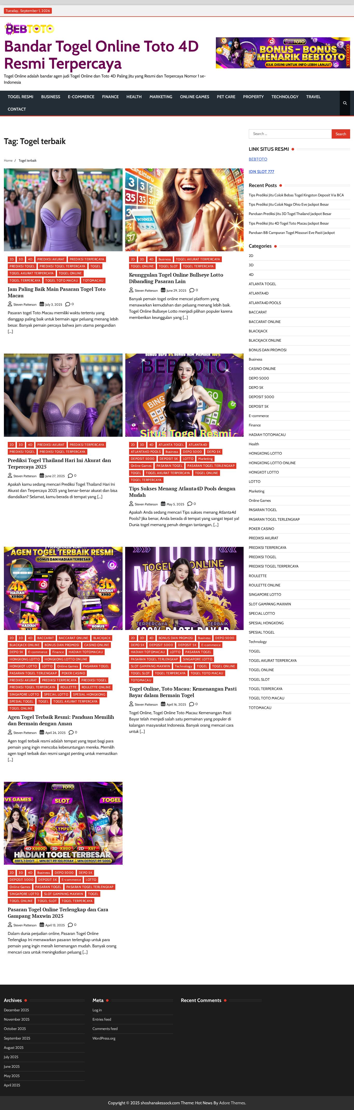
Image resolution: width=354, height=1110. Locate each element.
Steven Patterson (25, 304)
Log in (97, 1010)
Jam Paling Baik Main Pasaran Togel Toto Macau (56, 292)
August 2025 (14, 1047)
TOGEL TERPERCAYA (25, 280)
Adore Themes (232, 1102)
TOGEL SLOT (168, 266)
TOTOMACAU (93, 280)
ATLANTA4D (198, 445)
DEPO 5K (214, 452)
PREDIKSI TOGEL (22, 266)
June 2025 (12, 1066)
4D (30, 259)
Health (134, 96)
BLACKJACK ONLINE (25, 645)
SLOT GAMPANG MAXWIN (150, 666)
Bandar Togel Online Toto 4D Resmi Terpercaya (101, 55)
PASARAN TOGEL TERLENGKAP (211, 466)
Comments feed (105, 1028)
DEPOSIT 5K (169, 459)
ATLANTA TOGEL (171, 445)
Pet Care (226, 96)
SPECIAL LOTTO (56, 694)
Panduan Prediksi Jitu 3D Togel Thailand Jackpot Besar (290, 213)
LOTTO (188, 459)
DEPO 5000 (192, 452)
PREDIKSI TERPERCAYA (87, 259)
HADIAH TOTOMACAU (86, 652)
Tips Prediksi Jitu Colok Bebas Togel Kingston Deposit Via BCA (296, 195)
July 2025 (11, 1057)
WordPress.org (104, 1038)
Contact (17, 109)
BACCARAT (45, 638)
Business (50, 96)
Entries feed (102, 1019)
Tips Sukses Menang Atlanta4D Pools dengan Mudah (182, 491)
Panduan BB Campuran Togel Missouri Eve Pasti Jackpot (292, 232)
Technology (285, 96)
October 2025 (15, 1028)
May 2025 (12, 1075)
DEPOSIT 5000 (143, 459)
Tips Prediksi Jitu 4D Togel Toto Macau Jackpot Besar (289, 223)
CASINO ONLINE (96, 645)
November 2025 (17, 1019)
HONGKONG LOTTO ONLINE (66, 659)
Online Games (194, 96)
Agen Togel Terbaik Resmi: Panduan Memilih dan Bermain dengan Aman (61, 720)
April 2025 (12, 1085)
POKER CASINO (73, 673)
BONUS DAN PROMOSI (62, 645)
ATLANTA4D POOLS (146, 452)
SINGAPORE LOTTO (24, 694)
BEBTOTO (258, 159)
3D (21, 259)
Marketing (161, 96)
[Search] (345, 103)
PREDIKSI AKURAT (51, 259)
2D (12, 259)
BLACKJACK (102, 638)
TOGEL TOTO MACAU (61, 280)
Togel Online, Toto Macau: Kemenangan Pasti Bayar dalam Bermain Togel (183, 691)
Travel (313, 96)
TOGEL (95, 266)
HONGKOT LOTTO (23, 666)
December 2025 (16, 1010)
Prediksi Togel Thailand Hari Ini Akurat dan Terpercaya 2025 (59, 463)
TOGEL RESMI (20, 96)
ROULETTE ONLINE (96, 687)
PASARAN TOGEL (170, 466)
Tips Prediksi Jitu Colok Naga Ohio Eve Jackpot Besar (289, 204)
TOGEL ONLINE (70, 273)
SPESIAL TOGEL (21, 701)
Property (253, 96)
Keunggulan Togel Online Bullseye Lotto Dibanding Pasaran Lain (176, 277)
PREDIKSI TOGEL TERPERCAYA (63, 266)
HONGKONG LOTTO (25, 659)
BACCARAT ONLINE (73, 638)
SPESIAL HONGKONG (89, 694)
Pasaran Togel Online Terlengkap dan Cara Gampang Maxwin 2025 (58, 912)
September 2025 (17, 1038)
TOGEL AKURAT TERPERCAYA (32, 273)
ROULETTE (68, 687)
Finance (110, 96)
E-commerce (81, 96)
